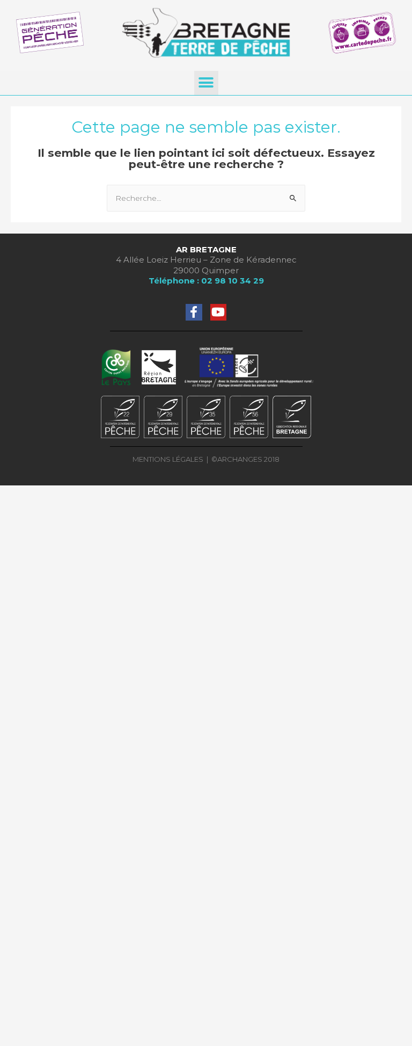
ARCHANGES (240, 459)
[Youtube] (218, 312)
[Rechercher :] (206, 198)
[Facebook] (194, 312)
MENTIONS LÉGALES (168, 459)
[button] (206, 83)
